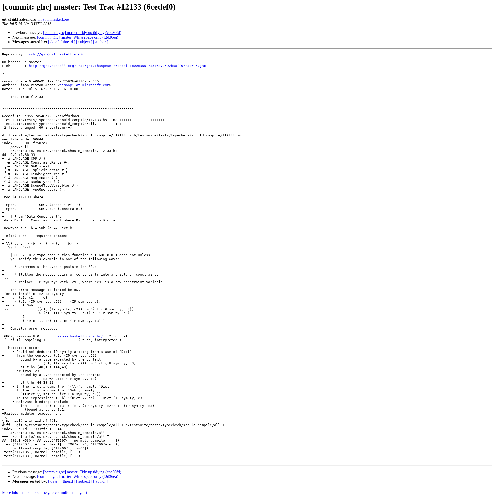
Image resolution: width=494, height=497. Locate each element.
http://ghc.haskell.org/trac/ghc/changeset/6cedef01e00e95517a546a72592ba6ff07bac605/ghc (117, 66)
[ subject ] (84, 42)
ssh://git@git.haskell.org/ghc (59, 54)
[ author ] (100, 42)
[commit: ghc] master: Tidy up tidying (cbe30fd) (82, 32)
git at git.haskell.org (53, 19)
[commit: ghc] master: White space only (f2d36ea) (77, 37)
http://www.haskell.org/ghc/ (75, 336)
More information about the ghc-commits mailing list (44, 492)
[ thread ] (67, 42)
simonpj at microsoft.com (84, 85)
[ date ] (53, 42)
